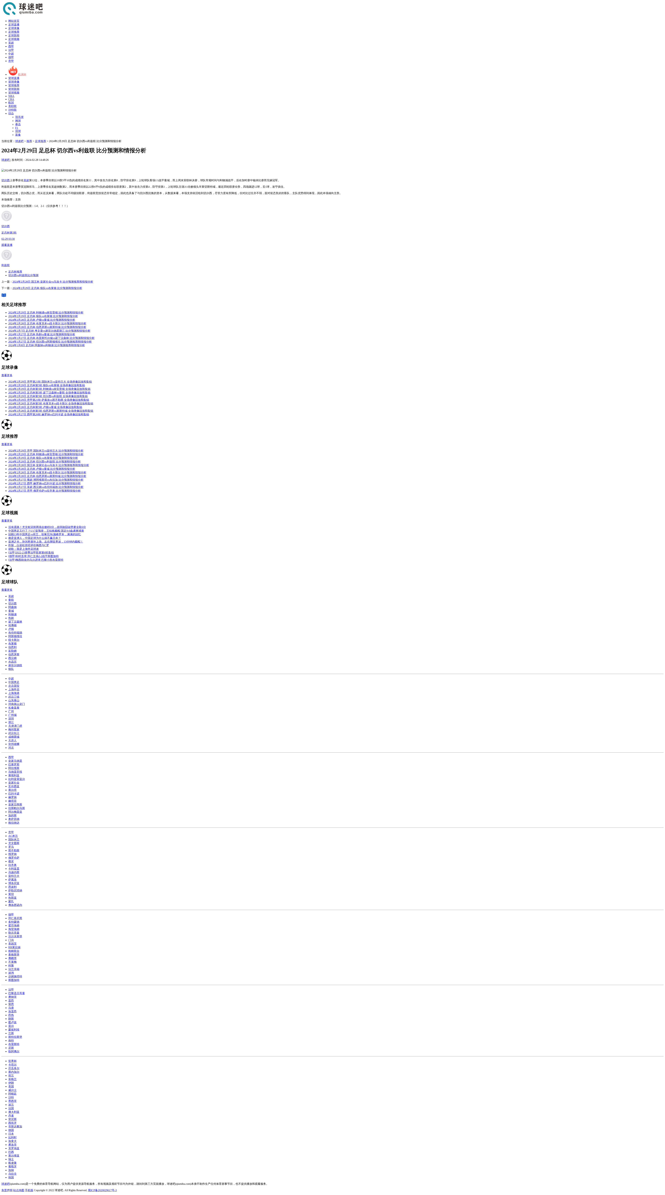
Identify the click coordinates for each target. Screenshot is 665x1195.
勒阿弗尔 (13, 1051)
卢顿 (11, 628)
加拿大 (12, 1141)
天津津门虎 (15, 725)
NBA (11, 96)
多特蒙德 (13, 921)
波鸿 (11, 972)
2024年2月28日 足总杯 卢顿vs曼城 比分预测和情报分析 (41, 319)
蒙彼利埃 (13, 1029)
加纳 (11, 1170)
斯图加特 (13, 980)
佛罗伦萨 (13, 857)
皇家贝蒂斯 (15, 804)
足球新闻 (13, 35)
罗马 (11, 846)
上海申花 (13, 689)
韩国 (11, 1177)
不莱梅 (12, 961)
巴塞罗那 (13, 764)
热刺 (11, 618)
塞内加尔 (13, 1071)
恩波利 (12, 886)
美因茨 (12, 943)
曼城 (11, 610)
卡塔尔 (12, 1064)
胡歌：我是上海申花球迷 (23, 548)
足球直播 (13, 24)
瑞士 (11, 1159)
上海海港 (13, 693)
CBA (11, 99)
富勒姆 (12, 650)
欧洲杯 (22, 74)
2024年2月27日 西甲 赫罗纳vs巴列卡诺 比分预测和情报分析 (44, 483)
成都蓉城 (13, 736)
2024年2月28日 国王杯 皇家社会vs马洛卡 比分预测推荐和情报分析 (52, 281)
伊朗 (11, 1082)
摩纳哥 (12, 996)
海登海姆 (13, 929)
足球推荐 (13, 31)
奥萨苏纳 (13, 819)
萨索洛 (12, 879)
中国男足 (13, 682)
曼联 (11, 599)
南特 (11, 1040)
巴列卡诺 (13, 793)
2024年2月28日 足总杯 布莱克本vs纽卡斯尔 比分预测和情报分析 (47, 323)
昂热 (11, 1015)
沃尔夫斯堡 (15, 936)
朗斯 (11, 1018)
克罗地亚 (13, 1148)
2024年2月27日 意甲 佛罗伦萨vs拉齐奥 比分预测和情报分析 (44, 490)
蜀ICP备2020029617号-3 (102, 1190)
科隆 (11, 965)
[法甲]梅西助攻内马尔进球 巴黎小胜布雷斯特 (35, 559)
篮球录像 (13, 81)
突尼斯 (12, 1119)
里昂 (11, 1000)
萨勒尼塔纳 (15, 890)
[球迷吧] (23, 14)
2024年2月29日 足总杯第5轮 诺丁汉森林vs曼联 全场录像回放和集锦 (49, 392)
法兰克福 (13, 969)
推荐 (29, 141)
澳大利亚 (13, 1111)
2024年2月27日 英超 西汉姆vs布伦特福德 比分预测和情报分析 (45, 487)
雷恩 (11, 1004)
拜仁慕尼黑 (15, 918)
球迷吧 (19, 141)
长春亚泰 (13, 707)
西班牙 (12, 1122)
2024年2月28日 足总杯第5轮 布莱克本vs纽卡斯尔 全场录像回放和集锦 (50, 403)
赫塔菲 (12, 800)
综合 (11, 113)
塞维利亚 (13, 775)
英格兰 (12, 1079)
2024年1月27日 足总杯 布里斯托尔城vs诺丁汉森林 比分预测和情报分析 (51, 338)
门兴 (11, 940)
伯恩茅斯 (13, 654)
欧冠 (11, 102)
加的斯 (12, 815)
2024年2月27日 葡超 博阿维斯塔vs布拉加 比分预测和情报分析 (45, 479)
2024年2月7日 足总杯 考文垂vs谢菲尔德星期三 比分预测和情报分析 (49, 330)
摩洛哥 (12, 1144)
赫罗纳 (12, 797)
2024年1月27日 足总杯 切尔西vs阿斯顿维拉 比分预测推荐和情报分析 (50, 341)
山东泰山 (13, 700)
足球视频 (13, 39)
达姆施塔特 (15, 976)
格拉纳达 (13, 822)
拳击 (18, 124)
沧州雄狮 (13, 744)
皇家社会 (13, 782)
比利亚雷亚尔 (16, 779)
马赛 (11, 1007)
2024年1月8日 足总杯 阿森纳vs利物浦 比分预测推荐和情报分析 (46, 345)
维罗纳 (12, 854)
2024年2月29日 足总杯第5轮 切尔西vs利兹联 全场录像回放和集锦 (48, 396)
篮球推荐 (13, 85)
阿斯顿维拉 (15, 636)
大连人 (12, 740)
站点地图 (18, 1190)
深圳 (11, 718)
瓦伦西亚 (13, 786)
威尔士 (12, 1090)
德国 (11, 1130)
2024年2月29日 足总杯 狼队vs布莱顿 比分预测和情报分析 (47, 288)
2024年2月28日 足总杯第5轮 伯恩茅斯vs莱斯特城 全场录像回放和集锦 (50, 410)
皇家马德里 (15, 760)
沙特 (11, 1097)
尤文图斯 (13, 843)
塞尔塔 (12, 789)
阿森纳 (12, 607)
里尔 (11, 1025)
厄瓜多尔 (13, 1068)
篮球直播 (13, 78)
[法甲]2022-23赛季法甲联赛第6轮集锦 (31, 552)
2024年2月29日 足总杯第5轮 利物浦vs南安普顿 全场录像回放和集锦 (49, 388)
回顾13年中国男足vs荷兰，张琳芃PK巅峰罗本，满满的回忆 (44, 534)
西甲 (11, 46)
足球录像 (13, 28)
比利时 (12, 1137)
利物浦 (12, 614)
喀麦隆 (12, 1162)
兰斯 (11, 1033)
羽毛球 (19, 117)
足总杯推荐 (15, 271)
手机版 (29, 1190)
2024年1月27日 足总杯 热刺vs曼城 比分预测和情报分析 (41, 334)
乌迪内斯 (13, 872)
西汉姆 (12, 658)
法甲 (11, 50)
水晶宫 (12, 661)
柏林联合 (13, 950)
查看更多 (6, 375)
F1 (16, 127)
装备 (18, 134)
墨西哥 (12, 1101)
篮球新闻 (13, 89)
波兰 (11, 1104)
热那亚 (12, 897)
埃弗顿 (12, 625)
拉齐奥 (12, 864)
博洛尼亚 (13, 883)
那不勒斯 (13, 850)
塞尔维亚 (13, 1155)
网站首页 (13, 20)
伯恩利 (12, 647)
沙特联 (12, 109)
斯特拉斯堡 (15, 1036)
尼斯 (11, 1047)
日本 (11, 1133)
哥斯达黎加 (15, 1126)
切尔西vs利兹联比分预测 (23, 275)
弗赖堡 (12, 958)
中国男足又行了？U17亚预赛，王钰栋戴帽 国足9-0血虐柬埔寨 (46, 530)
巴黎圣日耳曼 (16, 993)
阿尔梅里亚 (15, 811)
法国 (11, 1108)
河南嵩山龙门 (16, 704)
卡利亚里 (13, 868)
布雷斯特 (13, 1044)
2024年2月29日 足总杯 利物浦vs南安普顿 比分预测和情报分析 (45, 312)
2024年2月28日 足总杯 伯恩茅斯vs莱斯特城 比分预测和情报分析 (47, 327)
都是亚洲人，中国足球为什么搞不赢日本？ (34, 538)
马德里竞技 (15, 771)
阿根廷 (12, 1093)
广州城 (12, 714)
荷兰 (11, 1075)
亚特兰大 (13, 875)
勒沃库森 (13, 932)
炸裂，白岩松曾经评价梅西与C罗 (28, 545)
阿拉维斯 (13, 768)
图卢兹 (12, 1022)
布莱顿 (12, 643)
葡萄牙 (12, 1166)
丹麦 (11, 1115)
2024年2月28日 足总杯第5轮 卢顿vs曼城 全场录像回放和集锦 (45, 407)
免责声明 (6, 1190)
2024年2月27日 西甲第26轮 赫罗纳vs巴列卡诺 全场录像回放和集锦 (48, 414)
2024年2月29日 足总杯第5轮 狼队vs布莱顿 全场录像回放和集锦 (46, 385)
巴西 (11, 1151)
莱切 (11, 894)
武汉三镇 (13, 696)
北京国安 (13, 685)
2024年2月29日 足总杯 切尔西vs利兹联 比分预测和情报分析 (44, 461)
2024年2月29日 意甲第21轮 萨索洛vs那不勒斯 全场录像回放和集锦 (48, 399)
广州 (11, 711)
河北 (11, 747)
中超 (11, 53)
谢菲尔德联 (15, 665)
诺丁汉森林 (15, 621)
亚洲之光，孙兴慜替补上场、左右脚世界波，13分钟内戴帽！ (45, 541)
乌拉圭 (12, 1173)
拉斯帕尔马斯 (16, 808)
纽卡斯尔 (13, 639)
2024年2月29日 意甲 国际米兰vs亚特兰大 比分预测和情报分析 (45, 450)
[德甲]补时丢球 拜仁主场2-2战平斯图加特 (33, 556)
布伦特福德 (15, 632)
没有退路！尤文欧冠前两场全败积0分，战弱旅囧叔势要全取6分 (47, 527)
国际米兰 (13, 839)
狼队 (11, 669)
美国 (11, 1086)
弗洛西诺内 (15, 905)
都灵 (11, 861)
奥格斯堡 (13, 954)
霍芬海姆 (13, 925)
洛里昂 (12, 1011)
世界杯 (12, 1060)
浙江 (11, 722)
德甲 (11, 57)
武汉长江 (13, 733)
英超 (11, 42)
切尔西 (5, 180)
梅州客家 (13, 729)
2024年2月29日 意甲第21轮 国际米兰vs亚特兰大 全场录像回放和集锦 (50, 381)
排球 (18, 131)
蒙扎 (11, 901)
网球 (18, 120)
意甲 (11, 60)
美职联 (12, 106)
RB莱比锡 (14, 947)
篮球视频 (13, 92)
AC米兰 (13, 835)
